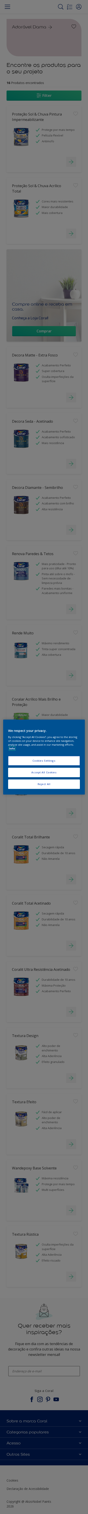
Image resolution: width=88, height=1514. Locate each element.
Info (12, 748)
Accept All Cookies (43, 772)
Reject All (44, 784)
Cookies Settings (43, 761)
